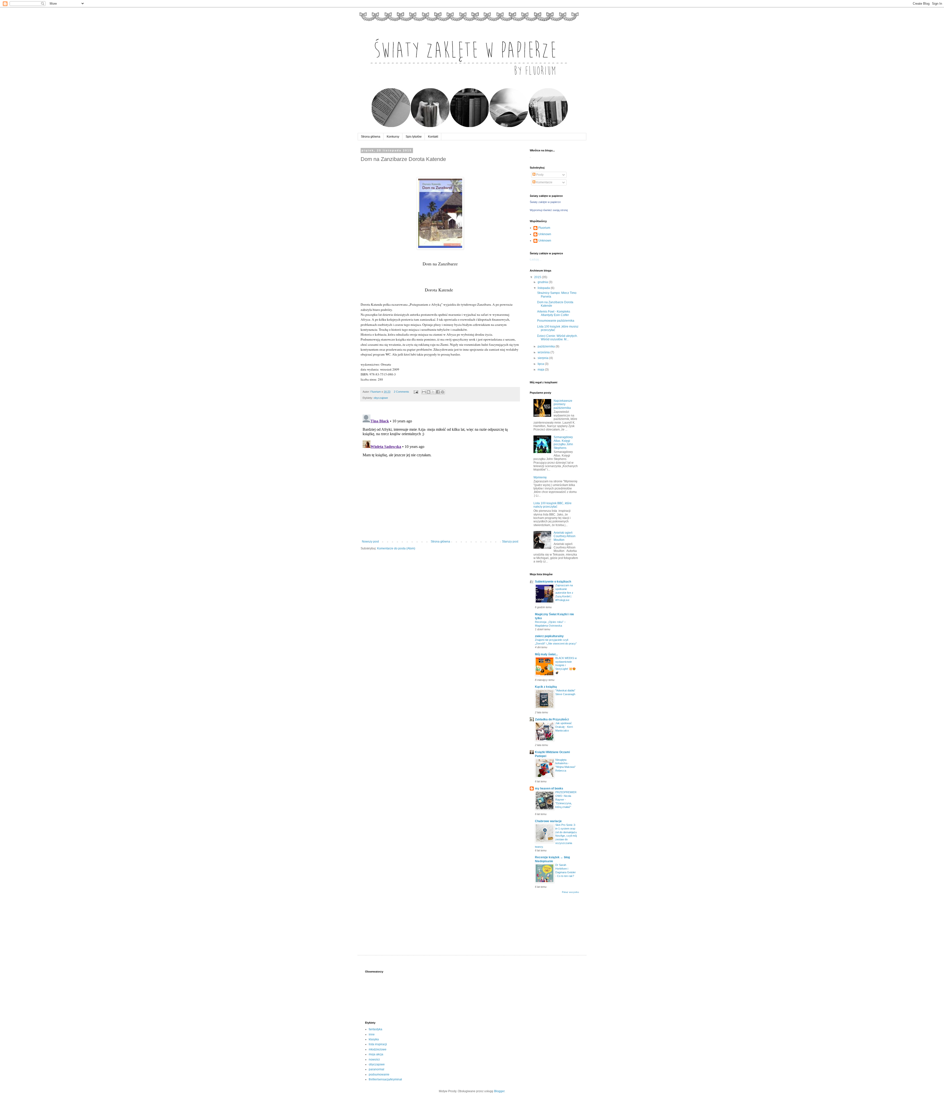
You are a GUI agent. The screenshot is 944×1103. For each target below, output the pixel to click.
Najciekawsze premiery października (563, 404)
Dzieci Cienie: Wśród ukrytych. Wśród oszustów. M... (557, 337)
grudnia (543, 282)
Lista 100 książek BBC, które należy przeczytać (552, 504)
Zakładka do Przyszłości (552, 719)
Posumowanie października (555, 320)
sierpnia (543, 358)
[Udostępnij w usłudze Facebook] (437, 391)
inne (372, 1034)
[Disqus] (440, 474)
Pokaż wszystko (570, 892)
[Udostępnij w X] (433, 391)
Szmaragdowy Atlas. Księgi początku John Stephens (563, 442)
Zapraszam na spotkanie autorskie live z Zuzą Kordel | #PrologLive (564, 592)
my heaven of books (549, 788)
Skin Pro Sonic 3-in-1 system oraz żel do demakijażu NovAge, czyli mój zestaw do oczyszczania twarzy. (556, 835)
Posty (539, 174)
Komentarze (543, 182)
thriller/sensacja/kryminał (385, 1079)
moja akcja (376, 1054)
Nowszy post (370, 541)
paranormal (376, 1069)
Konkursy (393, 136)
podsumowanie (379, 1074)
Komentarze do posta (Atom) (396, 548)
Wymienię (540, 477)
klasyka (374, 1039)
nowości (374, 1059)
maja (541, 369)
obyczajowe (381, 397)
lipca (541, 364)
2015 (538, 277)
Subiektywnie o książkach (553, 581)
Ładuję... (535, 259)
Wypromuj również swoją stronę (549, 210)
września (544, 352)
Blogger (499, 1091)
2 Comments (401, 391)
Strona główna (370, 136)
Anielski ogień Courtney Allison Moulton (564, 536)
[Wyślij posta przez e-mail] (416, 391)
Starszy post (510, 541)
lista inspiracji (378, 1044)
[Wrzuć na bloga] (428, 391)
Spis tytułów (414, 136)
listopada (544, 288)
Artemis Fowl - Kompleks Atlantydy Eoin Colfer (553, 313)
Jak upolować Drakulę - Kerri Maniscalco (564, 727)
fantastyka (375, 1029)
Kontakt (433, 136)
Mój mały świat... (546, 654)
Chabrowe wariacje (548, 821)
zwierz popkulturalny (549, 636)
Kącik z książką (546, 686)
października (547, 346)
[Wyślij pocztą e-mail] (423, 391)
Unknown (544, 234)
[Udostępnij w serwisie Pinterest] (442, 391)
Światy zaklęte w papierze (545, 202)
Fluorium (544, 227)
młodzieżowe (377, 1049)
